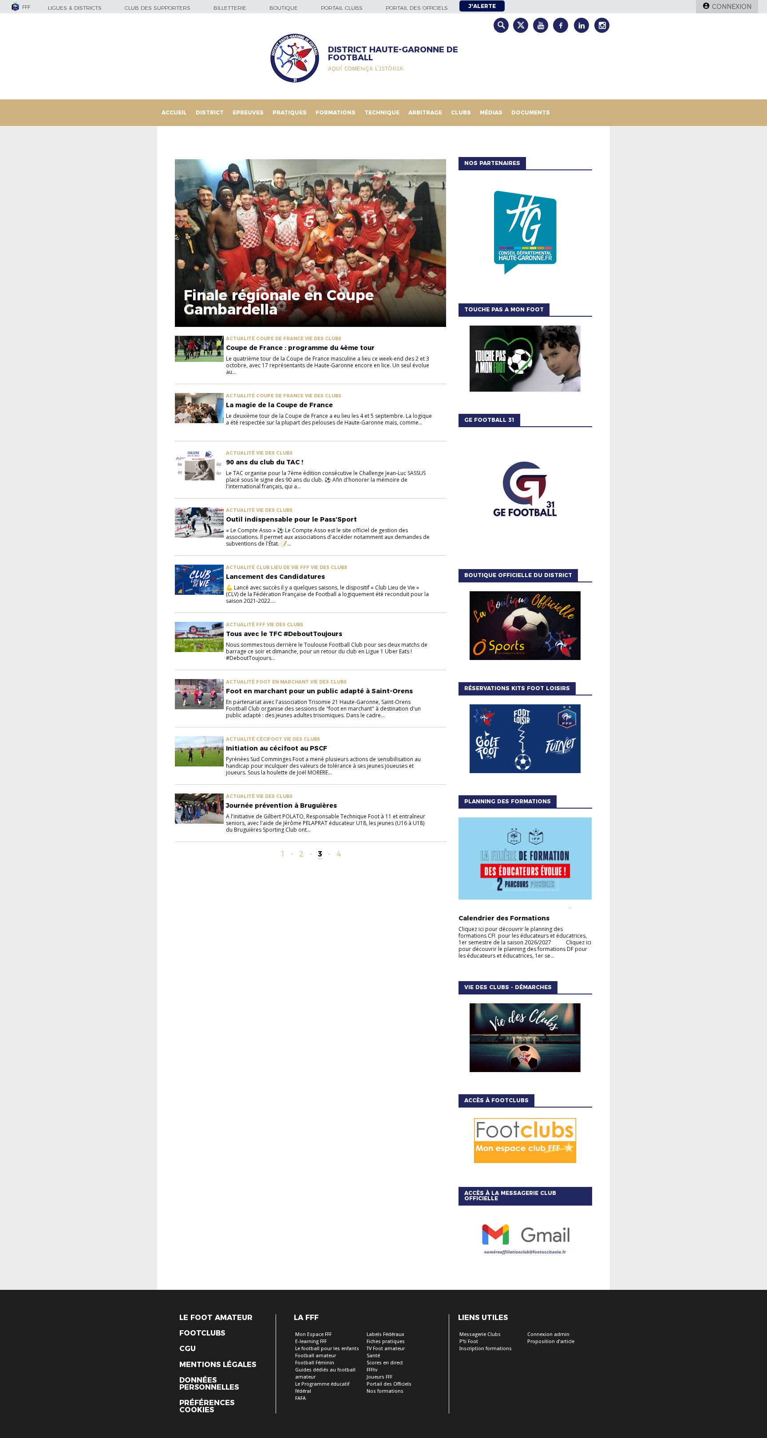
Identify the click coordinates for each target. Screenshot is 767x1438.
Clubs (461, 112)
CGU (187, 1348)
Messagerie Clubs (480, 1334)
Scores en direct (385, 1363)
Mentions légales (217, 1364)
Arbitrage (425, 112)
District (210, 112)
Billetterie (229, 7)
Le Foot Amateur (216, 1317)
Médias (491, 112)
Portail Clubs (342, 7)
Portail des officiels (417, 7)
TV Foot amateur (386, 1349)
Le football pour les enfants (327, 1349)
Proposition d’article (550, 1341)
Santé (373, 1356)
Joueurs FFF (379, 1377)
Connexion (731, 7)
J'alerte (482, 6)
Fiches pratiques (386, 1341)
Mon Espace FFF (313, 1334)
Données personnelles (209, 1384)
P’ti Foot (468, 1341)
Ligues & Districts (75, 7)
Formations (336, 112)
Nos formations (385, 1391)
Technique (381, 112)
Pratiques (290, 112)
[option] (525, 234)
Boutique (283, 7)
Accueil (174, 112)
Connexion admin (548, 1334)
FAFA (300, 1398)
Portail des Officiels (389, 1384)
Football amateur (315, 1356)
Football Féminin (314, 1363)
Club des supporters (157, 7)
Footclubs (202, 1333)
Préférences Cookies (206, 1406)
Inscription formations (485, 1349)
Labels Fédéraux (385, 1334)
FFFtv (372, 1370)
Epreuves (248, 112)
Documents (530, 112)
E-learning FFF (311, 1341)
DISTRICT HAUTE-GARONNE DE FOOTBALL (393, 54)
